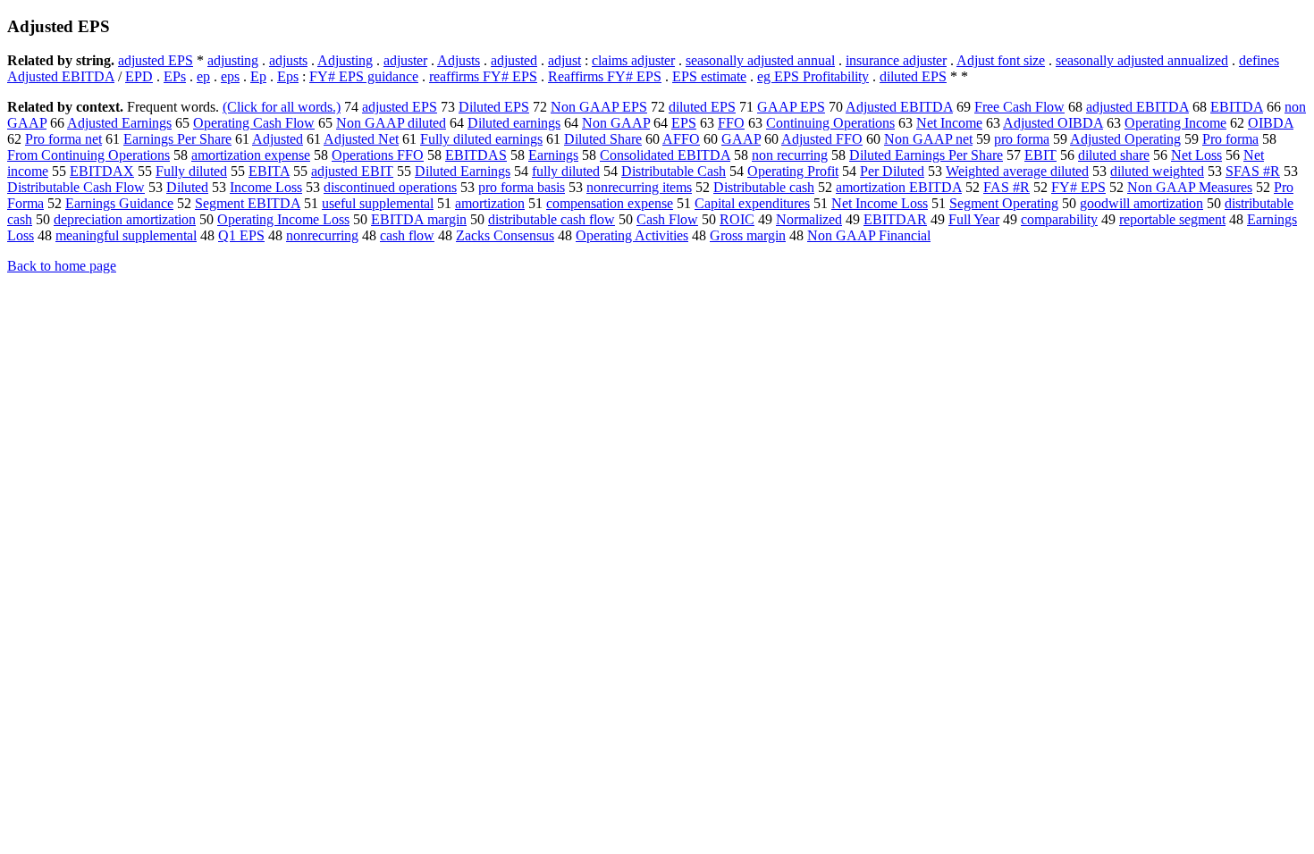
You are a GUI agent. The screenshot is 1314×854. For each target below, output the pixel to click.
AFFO (681, 139)
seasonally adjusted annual (760, 60)
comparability (1059, 219)
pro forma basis (521, 187)
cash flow (407, 235)
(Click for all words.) (282, 106)
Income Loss (266, 187)
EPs (175, 76)
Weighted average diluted (1017, 171)
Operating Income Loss (283, 219)
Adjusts (458, 60)
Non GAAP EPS (599, 106)
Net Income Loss (879, 203)
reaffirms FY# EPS (483, 76)
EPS (683, 122)
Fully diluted (191, 171)
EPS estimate (709, 76)
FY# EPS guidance (363, 76)
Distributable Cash (673, 171)
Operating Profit (792, 171)
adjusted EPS (155, 60)
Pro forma (1230, 139)
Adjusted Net (361, 139)
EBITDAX (102, 171)
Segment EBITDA (247, 203)
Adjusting (345, 60)
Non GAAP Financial (869, 235)
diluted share (1114, 155)
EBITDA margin (419, 219)
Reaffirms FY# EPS (604, 76)
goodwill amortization (1141, 203)
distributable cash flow (551, 219)
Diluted (187, 187)
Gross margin (748, 235)
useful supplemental (378, 203)
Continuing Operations (830, 122)
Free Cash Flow (1019, 106)
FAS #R (1006, 187)
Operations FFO (378, 155)
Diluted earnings (513, 122)
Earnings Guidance (119, 203)
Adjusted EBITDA (899, 106)
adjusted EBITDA (1137, 106)
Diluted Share (603, 139)
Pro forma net (63, 139)
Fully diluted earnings (481, 139)
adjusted (514, 60)
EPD (139, 76)
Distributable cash (763, 187)
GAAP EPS (791, 106)
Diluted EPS (494, 106)
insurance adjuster (896, 60)
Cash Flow (667, 219)
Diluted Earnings (462, 171)
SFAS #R (1253, 171)
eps (230, 76)
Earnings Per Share (177, 139)
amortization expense (250, 155)
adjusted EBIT (352, 171)
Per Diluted (892, 171)
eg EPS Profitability (813, 76)
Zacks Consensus (505, 235)
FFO (731, 122)
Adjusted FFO (822, 139)
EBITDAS (476, 155)
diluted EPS (913, 76)
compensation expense (609, 203)
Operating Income (1175, 122)
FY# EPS (1078, 187)
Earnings (553, 155)
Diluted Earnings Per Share (926, 155)
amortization (490, 203)
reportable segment (1172, 219)
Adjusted (277, 139)
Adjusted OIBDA (1053, 122)
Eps (288, 76)
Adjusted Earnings (119, 122)
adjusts (288, 60)
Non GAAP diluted (391, 122)
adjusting (232, 60)
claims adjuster (633, 60)
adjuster (405, 60)
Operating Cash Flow (254, 122)
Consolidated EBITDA (665, 155)
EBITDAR (895, 219)
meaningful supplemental (126, 235)
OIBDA (1270, 122)
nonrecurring (322, 235)
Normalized (809, 219)
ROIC (737, 219)
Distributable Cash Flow (76, 187)
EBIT (1040, 155)
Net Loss (1196, 155)
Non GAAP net (928, 139)
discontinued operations (390, 187)
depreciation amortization (125, 219)
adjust (564, 60)
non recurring (790, 155)
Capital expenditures (752, 203)
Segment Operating (1003, 203)
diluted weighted (1157, 171)
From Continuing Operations (88, 155)
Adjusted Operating (1125, 139)
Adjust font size (1000, 60)
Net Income (949, 122)
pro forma (1021, 139)
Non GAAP (616, 122)
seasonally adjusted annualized (1142, 60)
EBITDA (1236, 106)
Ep (258, 76)
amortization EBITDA (899, 187)
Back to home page (61, 265)
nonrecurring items (639, 187)
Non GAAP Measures (1189, 187)
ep (203, 76)
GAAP (741, 139)
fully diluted (566, 171)
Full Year (973, 219)
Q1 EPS (241, 235)
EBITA (269, 171)
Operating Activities (632, 235)
